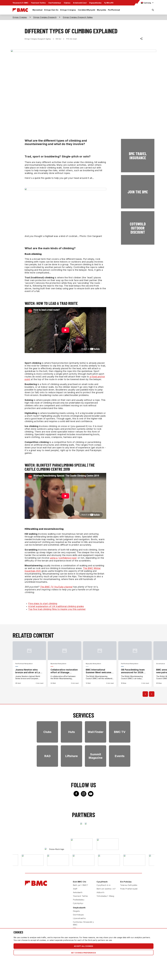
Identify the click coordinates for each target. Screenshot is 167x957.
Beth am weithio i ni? (106, 889)
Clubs (47, 732)
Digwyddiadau (95, 3)
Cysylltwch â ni (103, 885)
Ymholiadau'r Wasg (105, 896)
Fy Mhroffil (108, 3)
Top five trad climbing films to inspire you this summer (57, 609)
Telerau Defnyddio (128, 885)
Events (120, 756)
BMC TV (119, 732)
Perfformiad (114, 10)
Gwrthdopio (78, 915)
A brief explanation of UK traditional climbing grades (56, 606)
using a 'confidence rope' (63, 558)
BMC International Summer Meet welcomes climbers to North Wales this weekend (99, 671)
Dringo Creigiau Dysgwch (45, 17)
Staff (75, 889)
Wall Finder (95, 732)
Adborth (100, 892)
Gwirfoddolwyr (54, 3)
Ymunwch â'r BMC (20, 3)
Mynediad (37, 10)
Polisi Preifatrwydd (128, 889)
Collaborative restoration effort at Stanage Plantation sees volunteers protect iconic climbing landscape (64, 671)
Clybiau (67, 3)
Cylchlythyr (78, 903)
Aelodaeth (77, 892)
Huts (71, 732)
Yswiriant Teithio (38, 3)
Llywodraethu (79, 918)
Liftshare (71, 756)
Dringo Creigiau (68, 10)
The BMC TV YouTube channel (56, 586)
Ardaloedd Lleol (80, 3)
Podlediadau (78, 900)
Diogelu (76, 911)
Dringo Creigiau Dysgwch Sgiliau (78, 17)
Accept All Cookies (83, 946)
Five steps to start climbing (42, 603)
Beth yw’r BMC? (80, 885)
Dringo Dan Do (51, 10)
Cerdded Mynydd (86, 10)
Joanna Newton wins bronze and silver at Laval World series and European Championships (29, 671)
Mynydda (101, 10)
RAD (47, 756)
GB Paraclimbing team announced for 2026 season (133, 671)
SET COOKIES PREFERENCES (83, 953)
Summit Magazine (95, 756)
